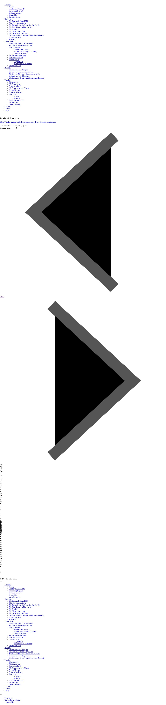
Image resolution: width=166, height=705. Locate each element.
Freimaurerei (9, 41)
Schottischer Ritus (20, 54)
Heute (2, 297)
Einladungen (13, 102)
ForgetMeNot (18, 62)
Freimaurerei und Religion (18, 70)
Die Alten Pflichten (16, 58)
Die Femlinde (14, 29)
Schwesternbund (15, 86)
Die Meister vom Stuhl (17, 31)
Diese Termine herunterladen (45, 122)
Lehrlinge (17, 96)
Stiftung (7, 106)
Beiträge (8, 68)
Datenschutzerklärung (12, 585)
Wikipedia (12, 39)
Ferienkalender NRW (16, 100)
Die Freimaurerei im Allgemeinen (21, 43)
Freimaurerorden (15, 13)
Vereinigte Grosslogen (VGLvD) (25, 51)
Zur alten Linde (14, 17)
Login (7, 110)
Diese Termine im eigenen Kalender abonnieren (17, 122)
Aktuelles (8, 5)
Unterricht (12, 94)
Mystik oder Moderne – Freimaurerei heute (24, 74)
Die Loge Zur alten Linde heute (20, 27)
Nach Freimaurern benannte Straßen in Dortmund (26, 35)
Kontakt (7, 108)
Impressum (8, 583)
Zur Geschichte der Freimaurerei (20, 45)
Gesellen (17, 98)
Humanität (12, 15)
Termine (7, 80)
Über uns (8, 19)
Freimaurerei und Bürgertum (19, 76)
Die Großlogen (14, 47)
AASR (11, 7)
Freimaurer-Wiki (15, 37)
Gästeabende (13, 82)
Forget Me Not (14, 90)
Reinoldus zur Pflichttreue (23, 64)
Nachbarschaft (14, 60)
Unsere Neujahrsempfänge (18, 33)
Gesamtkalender (15, 104)
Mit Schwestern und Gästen (19, 88)
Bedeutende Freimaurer (17, 56)
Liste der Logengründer (17, 23)
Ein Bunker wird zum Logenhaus (21, 72)
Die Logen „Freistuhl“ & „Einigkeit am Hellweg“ (26, 78)
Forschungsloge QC (16, 11)
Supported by (9, 587)
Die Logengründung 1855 (18, 21)
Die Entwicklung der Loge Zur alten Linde (24, 25)
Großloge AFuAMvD (17, 9)
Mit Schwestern (14, 84)
